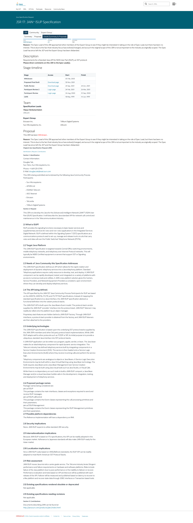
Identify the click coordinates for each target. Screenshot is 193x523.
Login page (52, 89)
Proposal (37, 36)
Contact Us (56, 516)
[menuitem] (18, 9)
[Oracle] (20, 516)
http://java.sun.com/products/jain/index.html (42, 507)
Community (34, 32)
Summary (28, 36)
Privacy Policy (76, 516)
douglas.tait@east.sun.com (40, 171)
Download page (53, 82)
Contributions (42, 151)
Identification (27, 151)
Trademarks (85, 516)
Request (34, 151)
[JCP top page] (21, 4)
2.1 (48, 42)
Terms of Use (66, 516)
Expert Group (46, 32)
